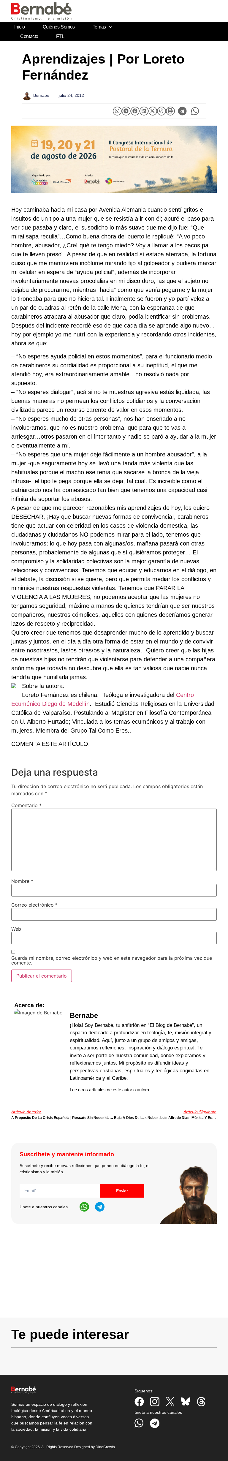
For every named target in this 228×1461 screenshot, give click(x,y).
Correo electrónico (34, 904)
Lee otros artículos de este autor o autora (109, 1089)
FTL (60, 36)
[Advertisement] (114, 1276)
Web (16, 928)
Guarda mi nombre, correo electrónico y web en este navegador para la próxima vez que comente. (111, 960)
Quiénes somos (59, 26)
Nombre (22, 881)
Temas (99, 26)
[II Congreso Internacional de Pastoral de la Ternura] (113, 159)
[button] (117, 111)
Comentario (26, 805)
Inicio (19, 26)
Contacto (29, 36)
